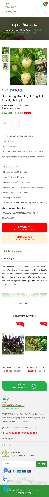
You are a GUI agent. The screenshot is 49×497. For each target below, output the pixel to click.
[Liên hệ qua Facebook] (6, 470)
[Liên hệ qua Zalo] (6, 478)
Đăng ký (41, 463)
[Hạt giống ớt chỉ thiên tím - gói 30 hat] (13, 343)
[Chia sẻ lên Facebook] (11, 90)
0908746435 (29, 432)
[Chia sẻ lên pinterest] (17, 90)
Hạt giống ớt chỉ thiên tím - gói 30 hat (19, 367)
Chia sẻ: (5, 90)
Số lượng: (5, 123)
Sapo (30, 492)
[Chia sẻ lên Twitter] (20, 90)
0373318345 (13, 432)
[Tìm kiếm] (44, 11)
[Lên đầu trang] (41, 492)
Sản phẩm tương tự (24, 315)
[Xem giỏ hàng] (45, 4)
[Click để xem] (28, 66)
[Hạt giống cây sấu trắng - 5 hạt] (36, 343)
